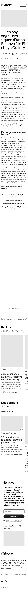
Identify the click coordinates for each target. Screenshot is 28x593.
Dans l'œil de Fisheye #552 (12, 526)
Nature (16, 53)
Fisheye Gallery (8, 65)
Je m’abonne (14, 516)
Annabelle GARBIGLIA (11, 392)
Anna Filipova (13, 69)
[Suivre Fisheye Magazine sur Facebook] (2, 581)
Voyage (4, 369)
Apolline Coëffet (18, 454)
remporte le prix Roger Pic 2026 (12, 440)
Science (23, 53)
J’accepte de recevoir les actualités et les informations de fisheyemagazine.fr (14, 521)
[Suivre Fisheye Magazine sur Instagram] (6, 581)
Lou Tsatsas (18, 59)
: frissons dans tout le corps (11, 376)
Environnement (7, 53)
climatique (4, 74)
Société (13, 433)
